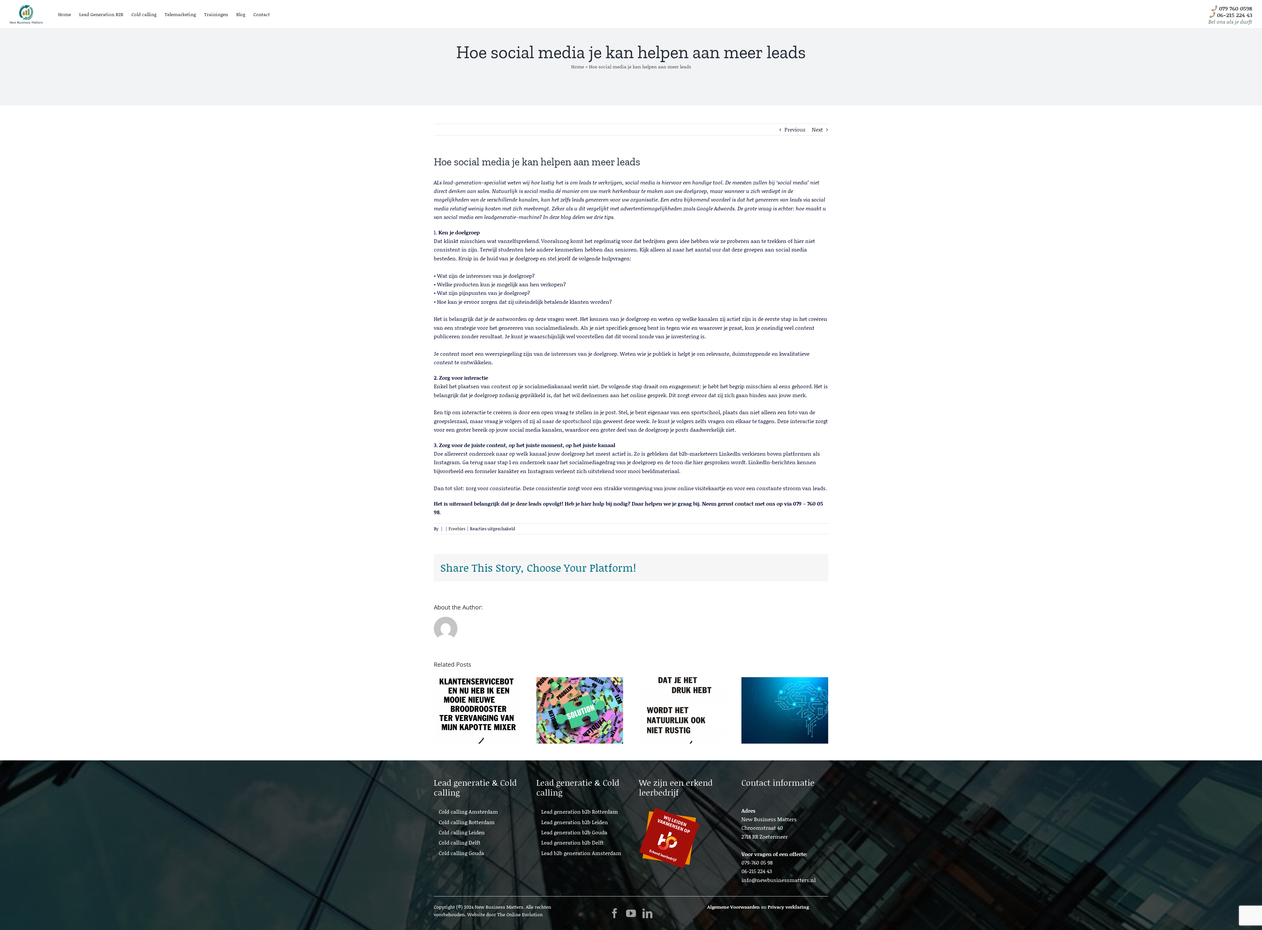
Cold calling (143, 14)
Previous (795, 129)
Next (817, 129)
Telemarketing (180, 14)
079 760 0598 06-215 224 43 (1230, 15)
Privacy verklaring (788, 906)
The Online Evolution (520, 914)
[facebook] (614, 913)
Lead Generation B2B (101, 14)
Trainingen (216, 14)
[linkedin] (647, 913)
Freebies (457, 529)
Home (64, 14)
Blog (240, 14)
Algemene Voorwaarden (733, 906)
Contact (261, 14)
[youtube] (631, 913)
